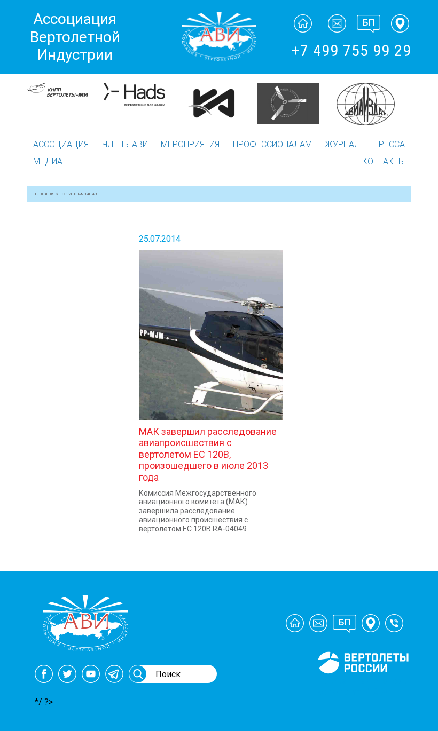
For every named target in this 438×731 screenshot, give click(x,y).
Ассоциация (61, 144)
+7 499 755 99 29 (351, 50)
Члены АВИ (125, 144)
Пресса (389, 144)
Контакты (383, 161)
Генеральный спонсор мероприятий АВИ (362, 686)
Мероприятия (190, 144)
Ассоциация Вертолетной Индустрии (75, 36)
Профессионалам (272, 144)
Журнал (342, 144)
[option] (65, 103)
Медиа (47, 161)
